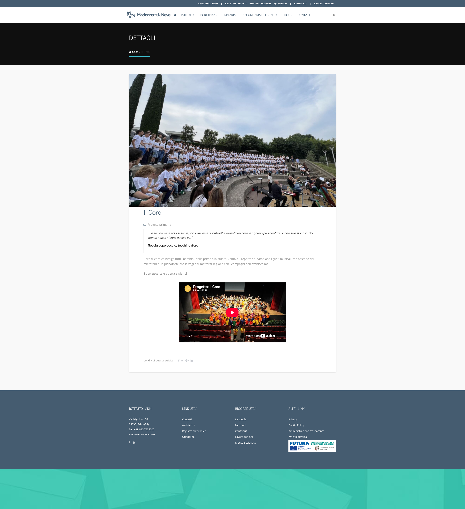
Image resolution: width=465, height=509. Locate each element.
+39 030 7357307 (209, 3)
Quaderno (280, 3)
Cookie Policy (296, 425)
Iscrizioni (240, 425)
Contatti (304, 15)
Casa (135, 52)
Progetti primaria (159, 225)
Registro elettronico (194, 431)
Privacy (292, 419)
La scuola (240, 419)
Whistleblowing (297, 436)
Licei (287, 15)
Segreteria (207, 15)
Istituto (187, 15)
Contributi (241, 431)
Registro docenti (235, 3)
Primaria (229, 15)
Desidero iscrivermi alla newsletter (406, 489)
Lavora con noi (324, 3)
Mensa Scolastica (245, 442)
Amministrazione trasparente (306, 431)
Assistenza (300, 3)
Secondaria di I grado (260, 15)
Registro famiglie (260, 3)
